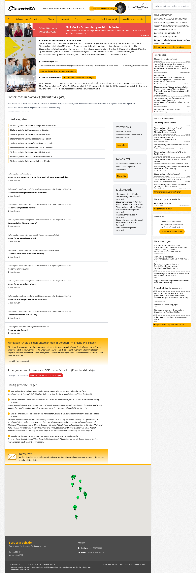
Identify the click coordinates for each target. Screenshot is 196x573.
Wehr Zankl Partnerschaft (74, 86)
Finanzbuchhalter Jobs (68, 54)
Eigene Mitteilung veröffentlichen (169, 324)
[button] (78, 498)
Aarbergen (97, 405)
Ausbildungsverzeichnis (132, 19)
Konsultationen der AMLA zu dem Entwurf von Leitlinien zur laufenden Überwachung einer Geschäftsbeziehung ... (171, 296)
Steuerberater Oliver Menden (161, 176)
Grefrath (187, 181)
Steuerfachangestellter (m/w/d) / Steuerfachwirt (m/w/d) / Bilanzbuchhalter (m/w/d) (168, 130)
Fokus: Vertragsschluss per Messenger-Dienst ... (170, 318)
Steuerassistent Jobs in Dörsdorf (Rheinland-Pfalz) (42, 425)
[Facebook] (146, 4)
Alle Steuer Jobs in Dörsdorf (127, 194)
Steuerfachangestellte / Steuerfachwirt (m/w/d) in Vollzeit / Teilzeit (170, 185)
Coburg (188, 61)
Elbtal (68, 408)
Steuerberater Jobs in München (55, 51)
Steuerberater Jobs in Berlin (129, 43)
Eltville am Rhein (77, 408)
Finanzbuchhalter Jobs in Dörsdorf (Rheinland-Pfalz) (34, 427)
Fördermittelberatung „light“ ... (167, 304)
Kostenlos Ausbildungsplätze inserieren (59, 71)
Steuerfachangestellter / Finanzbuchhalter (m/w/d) (165, 138)
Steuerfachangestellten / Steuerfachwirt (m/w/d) (171, 145)
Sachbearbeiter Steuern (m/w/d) (22, 223)
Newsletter (90, 19)
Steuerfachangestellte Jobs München (54, 46)
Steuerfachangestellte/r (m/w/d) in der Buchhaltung (170, 153)
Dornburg (62, 408)
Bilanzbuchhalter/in (162, 203)
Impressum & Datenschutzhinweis (132, 564)
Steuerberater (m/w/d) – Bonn (167, 109)
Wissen (51, 19)
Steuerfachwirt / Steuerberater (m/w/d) (25, 253)
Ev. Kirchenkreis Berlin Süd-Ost (99, 86)
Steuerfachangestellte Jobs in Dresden (100, 49)
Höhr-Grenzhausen (184, 189)
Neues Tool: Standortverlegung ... (168, 288)
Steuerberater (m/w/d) (18, 330)
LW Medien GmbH (92, 88)
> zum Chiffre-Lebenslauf (18, 361)
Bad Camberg (13, 408)
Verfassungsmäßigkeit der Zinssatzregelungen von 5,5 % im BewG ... (171, 257)
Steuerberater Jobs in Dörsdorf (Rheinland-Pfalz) (49, 422)
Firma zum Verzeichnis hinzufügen (80, 77)
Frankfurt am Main (185, 72)
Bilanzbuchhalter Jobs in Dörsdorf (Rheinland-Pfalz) (29, 430)
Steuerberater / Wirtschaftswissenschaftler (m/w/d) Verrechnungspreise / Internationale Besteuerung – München (169, 78)
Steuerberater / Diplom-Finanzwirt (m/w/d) (27, 192)
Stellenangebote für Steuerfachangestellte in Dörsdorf (33, 125)
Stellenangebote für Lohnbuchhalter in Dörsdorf (30, 161)
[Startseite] (22, 8)
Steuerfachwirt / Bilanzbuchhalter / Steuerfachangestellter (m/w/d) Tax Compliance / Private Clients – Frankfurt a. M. (171, 67)
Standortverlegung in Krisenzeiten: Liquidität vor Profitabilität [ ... (169, 311)
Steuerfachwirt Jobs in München (132, 49)
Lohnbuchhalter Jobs (118, 54)
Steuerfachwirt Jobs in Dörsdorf (129, 204)
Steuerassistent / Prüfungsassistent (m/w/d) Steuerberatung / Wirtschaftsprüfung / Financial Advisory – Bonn (171, 101)
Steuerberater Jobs (47, 43)
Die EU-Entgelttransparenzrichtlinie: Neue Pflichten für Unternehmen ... (171, 274)
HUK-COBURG (158, 61)
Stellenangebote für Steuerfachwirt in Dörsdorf (30, 134)
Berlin (188, 156)
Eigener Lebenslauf (163, 208)
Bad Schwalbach (26, 408)
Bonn (188, 106)
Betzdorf (187, 134)
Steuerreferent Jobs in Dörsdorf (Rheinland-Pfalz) (76, 427)
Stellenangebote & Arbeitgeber (29, 19)
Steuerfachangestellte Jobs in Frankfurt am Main (59, 49)
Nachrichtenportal (109, 19)
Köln (188, 176)
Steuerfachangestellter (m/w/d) (22, 238)
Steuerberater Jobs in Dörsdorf (129, 202)
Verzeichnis (122, 145)
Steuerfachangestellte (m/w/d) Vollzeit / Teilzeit (171, 160)
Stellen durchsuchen (109, 564)
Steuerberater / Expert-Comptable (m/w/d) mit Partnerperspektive (38, 177)
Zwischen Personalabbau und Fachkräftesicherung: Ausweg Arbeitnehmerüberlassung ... (166, 266)
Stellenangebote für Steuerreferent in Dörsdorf (30, 152)
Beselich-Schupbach (41, 408)
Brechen (53, 408)
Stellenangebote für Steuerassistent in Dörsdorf (30, 138)
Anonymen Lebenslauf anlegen (103, 8)
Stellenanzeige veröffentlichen (168, 192)
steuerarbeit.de (28, 394)
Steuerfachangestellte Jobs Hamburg (89, 46)
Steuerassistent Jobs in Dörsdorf (129, 207)
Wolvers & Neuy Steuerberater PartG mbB (165, 181)
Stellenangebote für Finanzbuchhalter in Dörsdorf (31, 147)
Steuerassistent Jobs (125, 51)
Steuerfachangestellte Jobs (70, 43)
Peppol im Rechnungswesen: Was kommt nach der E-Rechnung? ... (171, 281)
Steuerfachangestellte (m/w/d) (21, 207)
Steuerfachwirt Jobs (80, 51)
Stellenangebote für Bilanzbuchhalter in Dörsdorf (31, 156)
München (187, 84)
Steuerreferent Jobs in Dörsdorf (129, 220)
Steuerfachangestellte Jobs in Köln (123, 46)
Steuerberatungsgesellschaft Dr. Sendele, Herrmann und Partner (101, 83)
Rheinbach (187, 141)
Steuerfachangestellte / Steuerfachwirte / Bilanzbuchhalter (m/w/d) (171, 167)
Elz (86, 408)
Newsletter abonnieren (172, 231)
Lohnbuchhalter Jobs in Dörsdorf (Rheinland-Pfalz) (71, 430)
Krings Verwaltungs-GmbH (125, 86)
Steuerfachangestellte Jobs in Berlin (100, 43)
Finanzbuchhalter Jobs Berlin (94, 54)
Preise (77, 19)
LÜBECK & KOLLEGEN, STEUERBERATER (55, 83)
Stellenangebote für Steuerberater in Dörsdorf (29, 130)
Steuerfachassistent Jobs (103, 51)
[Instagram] (142, 4)
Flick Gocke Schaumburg (160, 72)
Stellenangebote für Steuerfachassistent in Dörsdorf (32, 143)
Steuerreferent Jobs (47, 54)
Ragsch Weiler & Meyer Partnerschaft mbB (172, 26)
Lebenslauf (64, 19)
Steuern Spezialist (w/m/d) (165, 59)
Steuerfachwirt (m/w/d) (18, 269)
